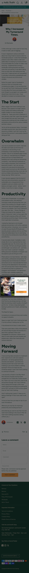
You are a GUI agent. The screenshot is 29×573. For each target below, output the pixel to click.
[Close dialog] (27, 278)
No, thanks (21, 293)
